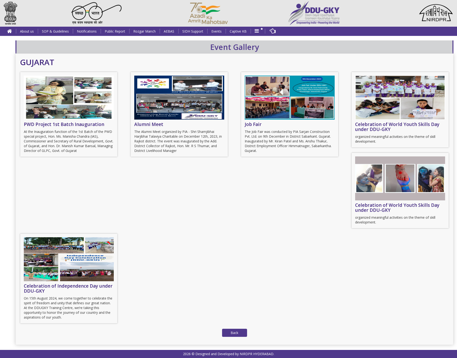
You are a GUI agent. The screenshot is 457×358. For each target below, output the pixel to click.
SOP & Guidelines (55, 31)
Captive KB (238, 31)
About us (27, 31)
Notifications (87, 31)
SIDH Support (192, 31)
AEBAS (169, 31)
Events (216, 31)
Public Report (115, 31)
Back (234, 332)
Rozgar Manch (144, 31)
